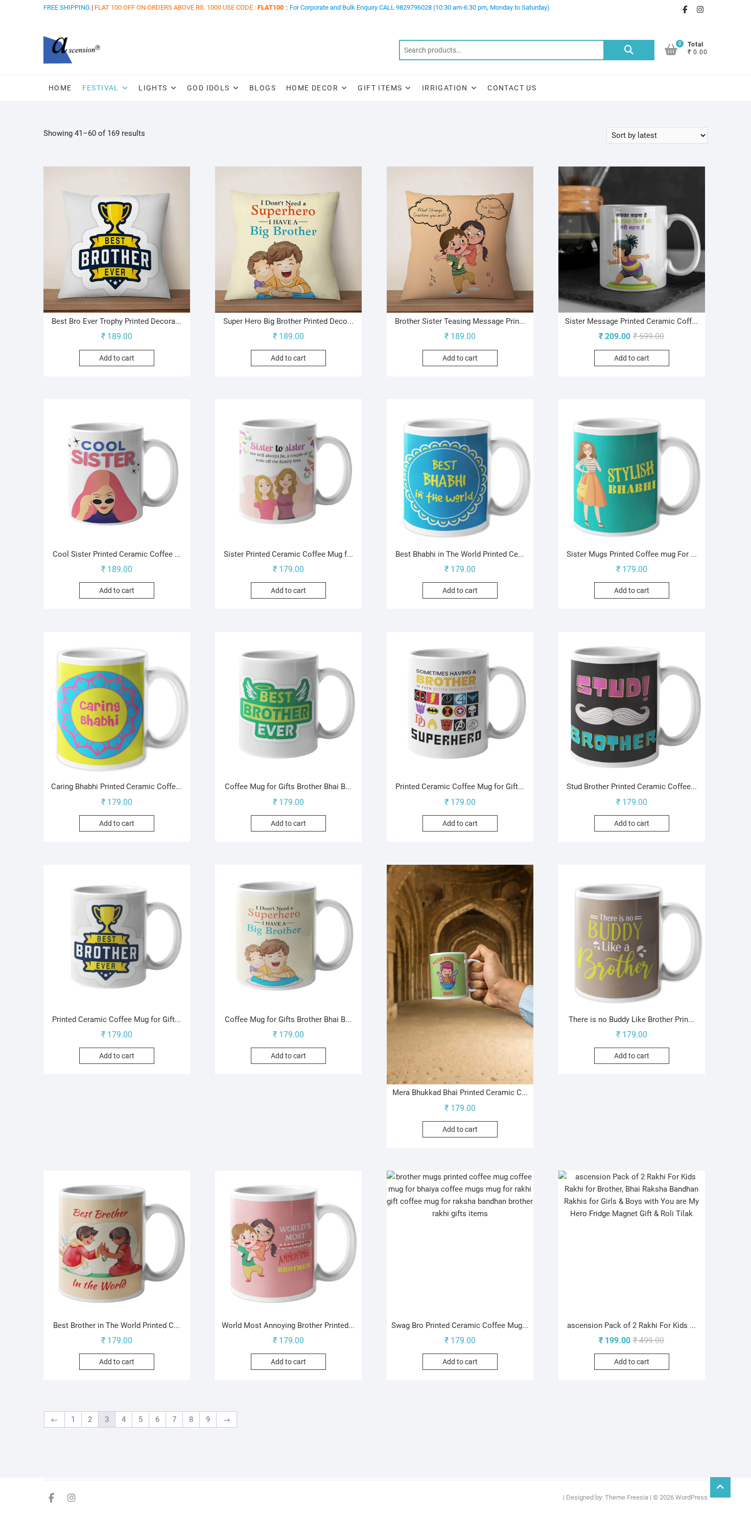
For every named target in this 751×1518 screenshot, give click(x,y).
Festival (100, 88)
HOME (60, 88)
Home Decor (312, 88)
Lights (152, 88)
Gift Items (380, 88)
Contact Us (511, 88)
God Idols (208, 88)
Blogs (262, 88)
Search (628, 50)
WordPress (691, 1497)
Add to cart (116, 358)
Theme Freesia (626, 1497)
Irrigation (445, 88)
